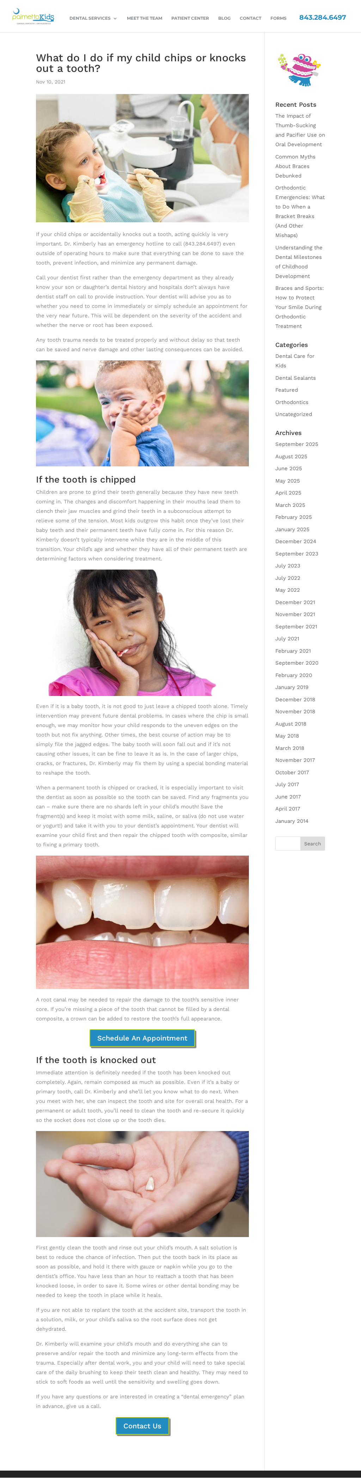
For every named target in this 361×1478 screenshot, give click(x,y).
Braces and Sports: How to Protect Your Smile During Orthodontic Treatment (299, 307)
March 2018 (289, 748)
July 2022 (287, 578)
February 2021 (293, 651)
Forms (278, 18)
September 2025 (296, 444)
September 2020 (296, 663)
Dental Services (90, 18)
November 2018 (295, 711)
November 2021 (295, 614)
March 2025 (290, 505)
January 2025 (292, 529)
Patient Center (190, 18)
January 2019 (291, 687)
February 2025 (293, 517)
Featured (286, 390)
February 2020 (293, 675)
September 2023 (296, 554)
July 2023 (287, 566)
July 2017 (287, 784)
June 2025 (288, 468)
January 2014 (291, 821)
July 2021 (287, 638)
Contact (250, 18)
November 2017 (295, 760)
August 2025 (291, 456)
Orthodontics (291, 402)
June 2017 (288, 797)
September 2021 (296, 626)
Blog (224, 18)
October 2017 (292, 772)
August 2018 (290, 724)
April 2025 (288, 493)
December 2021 (295, 602)
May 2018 (287, 736)
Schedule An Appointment (142, 1038)
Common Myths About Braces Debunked (295, 166)
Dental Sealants (295, 378)
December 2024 (295, 541)
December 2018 (295, 699)
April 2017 (287, 809)
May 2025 (287, 481)
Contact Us (142, 1426)
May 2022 (287, 590)
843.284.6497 (322, 17)
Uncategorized (293, 414)
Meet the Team (144, 18)
